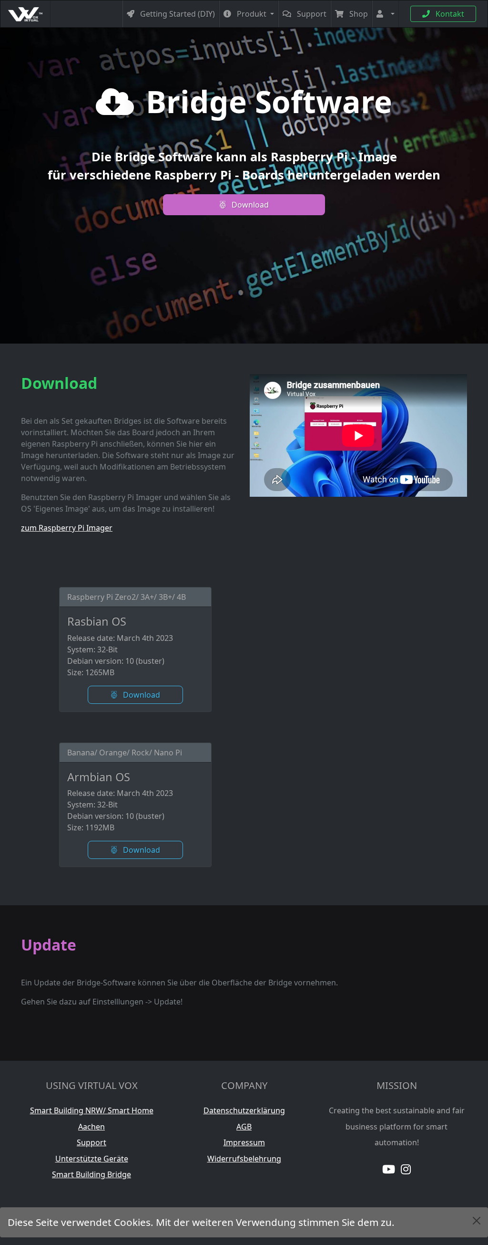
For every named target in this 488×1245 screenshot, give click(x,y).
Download (249, 204)
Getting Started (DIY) (176, 14)
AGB (244, 1126)
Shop (357, 14)
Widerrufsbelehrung (244, 1158)
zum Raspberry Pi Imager (66, 528)
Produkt (251, 14)
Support (310, 14)
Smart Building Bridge (91, 1174)
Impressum (244, 1142)
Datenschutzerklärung (244, 1110)
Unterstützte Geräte (91, 1158)
